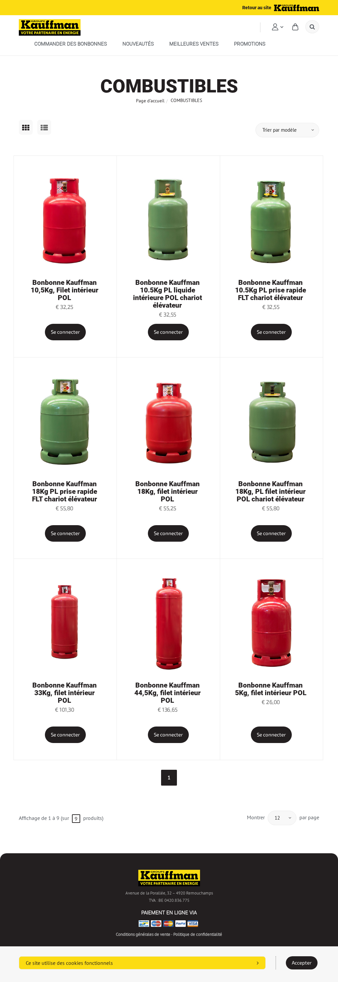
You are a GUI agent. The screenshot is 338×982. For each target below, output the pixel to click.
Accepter (302, 962)
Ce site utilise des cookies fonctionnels (69, 963)
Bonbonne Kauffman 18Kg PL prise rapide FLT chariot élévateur (64, 491)
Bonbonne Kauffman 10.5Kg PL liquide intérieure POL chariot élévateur (167, 294)
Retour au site (257, 7)
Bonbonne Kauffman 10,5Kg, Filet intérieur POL (64, 290)
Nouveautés (138, 44)
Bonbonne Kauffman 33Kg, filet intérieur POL (64, 692)
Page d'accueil (150, 101)
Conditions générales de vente (143, 934)
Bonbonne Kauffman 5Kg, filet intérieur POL (270, 689)
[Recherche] (312, 26)
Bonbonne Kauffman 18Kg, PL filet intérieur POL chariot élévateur (270, 491)
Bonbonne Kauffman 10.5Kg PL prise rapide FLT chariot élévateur (270, 290)
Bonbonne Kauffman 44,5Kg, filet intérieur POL (167, 692)
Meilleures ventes (194, 44)
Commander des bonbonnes (70, 44)
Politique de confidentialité (197, 934)
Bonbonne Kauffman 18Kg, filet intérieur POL (167, 491)
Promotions (249, 44)
